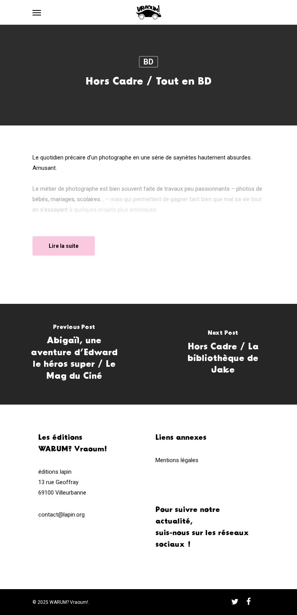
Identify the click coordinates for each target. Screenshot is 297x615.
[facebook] (248, 601)
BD (148, 61)
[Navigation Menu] (36, 12)
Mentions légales (176, 460)
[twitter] (235, 601)
